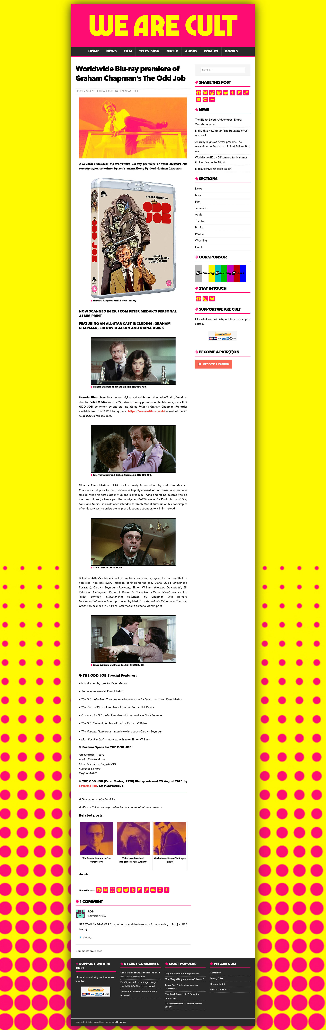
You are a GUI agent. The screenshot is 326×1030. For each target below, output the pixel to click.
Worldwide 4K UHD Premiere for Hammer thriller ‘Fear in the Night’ (221, 160)
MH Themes (120, 1022)
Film (128, 51)
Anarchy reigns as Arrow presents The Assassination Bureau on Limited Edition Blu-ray (222, 147)
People (199, 234)
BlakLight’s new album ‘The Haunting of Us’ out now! (221, 133)
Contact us (215, 973)
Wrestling (201, 240)
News (111, 51)
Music (172, 51)
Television (149, 51)
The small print (217, 984)
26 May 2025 (87, 91)
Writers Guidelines (219, 990)
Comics (211, 51)
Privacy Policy (216, 978)
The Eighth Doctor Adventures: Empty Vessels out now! (218, 122)
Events (199, 247)
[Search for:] (223, 70)
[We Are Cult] (163, 44)
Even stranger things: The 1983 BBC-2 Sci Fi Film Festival (140, 974)
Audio (191, 51)
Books (231, 51)
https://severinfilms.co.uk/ (146, 411)
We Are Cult (106, 91)
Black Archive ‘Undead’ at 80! (213, 168)
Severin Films (88, 786)
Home (93, 51)
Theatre (200, 221)
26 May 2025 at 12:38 (97, 916)
